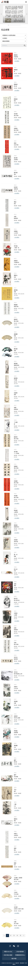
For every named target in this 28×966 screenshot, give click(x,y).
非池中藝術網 (20, 951)
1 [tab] (8, 25)
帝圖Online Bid (8, 951)
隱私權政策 (22, 963)
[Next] (26, 14)
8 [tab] (16, 25)
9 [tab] (17, 25)
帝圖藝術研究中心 (20, 955)
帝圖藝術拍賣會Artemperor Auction (5, 2)
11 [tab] (19, 25)
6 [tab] (14, 25)
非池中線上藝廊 (8, 955)
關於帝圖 (14, 958)
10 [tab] (18, 25)
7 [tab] (15, 25)
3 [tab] (10, 25)
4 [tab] (11, 25)
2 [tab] (9, 25)
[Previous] (1, 14)
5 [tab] (12, 25)
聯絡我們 (17, 963)
